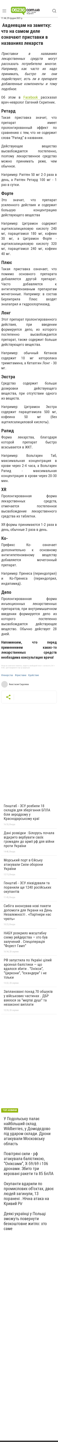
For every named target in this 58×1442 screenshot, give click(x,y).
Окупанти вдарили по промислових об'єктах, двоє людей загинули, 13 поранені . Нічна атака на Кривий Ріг (29, 1193)
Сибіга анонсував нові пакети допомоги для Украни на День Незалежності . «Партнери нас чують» (28, 912)
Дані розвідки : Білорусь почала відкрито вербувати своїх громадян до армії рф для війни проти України (29, 839)
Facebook (32, 97)
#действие (33, 675)
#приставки (20, 675)
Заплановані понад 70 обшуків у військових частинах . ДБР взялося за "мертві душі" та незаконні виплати (28, 998)
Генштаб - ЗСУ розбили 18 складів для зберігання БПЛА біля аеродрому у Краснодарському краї (27, 812)
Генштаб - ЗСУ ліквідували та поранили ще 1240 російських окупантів (27, 887)
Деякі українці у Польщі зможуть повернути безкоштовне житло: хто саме (25, 1221)
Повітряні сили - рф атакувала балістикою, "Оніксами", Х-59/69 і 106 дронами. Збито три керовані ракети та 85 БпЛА (29, 1163)
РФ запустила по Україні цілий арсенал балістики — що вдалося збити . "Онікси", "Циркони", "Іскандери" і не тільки (28, 968)
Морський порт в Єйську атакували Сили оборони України (23, 864)
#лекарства (7, 675)
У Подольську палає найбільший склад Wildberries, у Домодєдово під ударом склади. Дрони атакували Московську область (27, 1131)
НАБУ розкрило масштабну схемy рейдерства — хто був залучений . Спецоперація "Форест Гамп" (25, 939)
